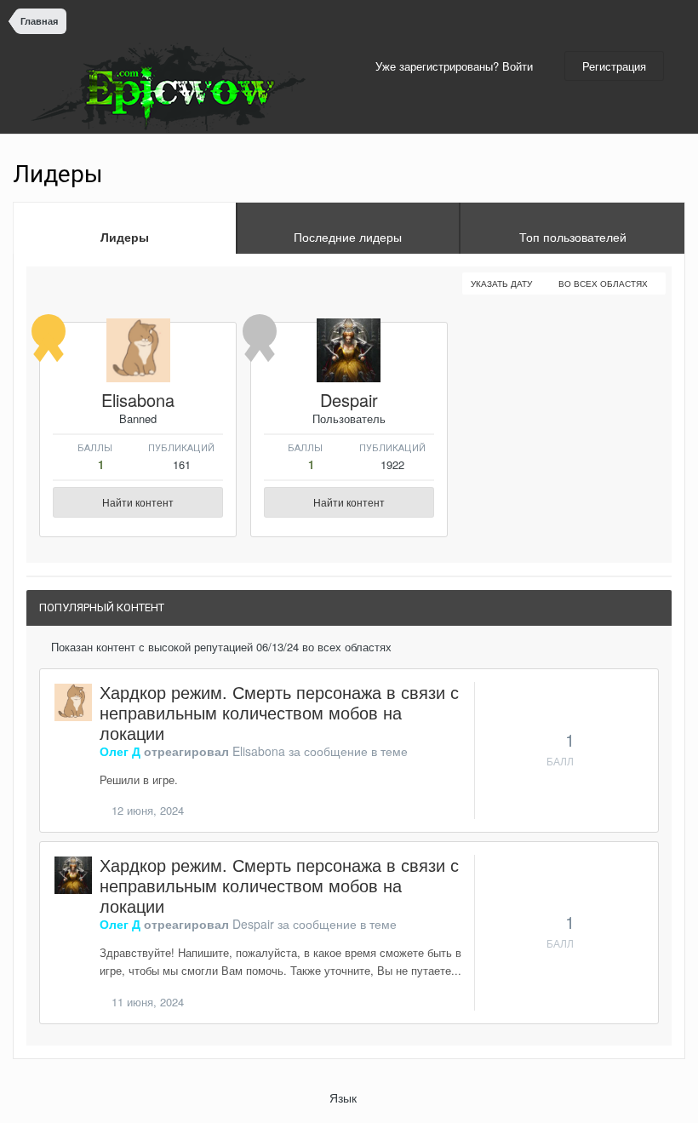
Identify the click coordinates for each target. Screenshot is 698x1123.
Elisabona (137, 399)
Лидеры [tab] (124, 236)
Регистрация (614, 66)
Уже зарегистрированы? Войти (457, 66)
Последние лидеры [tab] (348, 236)
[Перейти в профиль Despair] (348, 350)
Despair (349, 399)
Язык (344, 1097)
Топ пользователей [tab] (572, 236)
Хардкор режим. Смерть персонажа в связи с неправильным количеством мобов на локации (279, 712)
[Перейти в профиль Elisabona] (138, 350)
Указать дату (503, 283)
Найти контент (138, 502)
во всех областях (604, 283)
